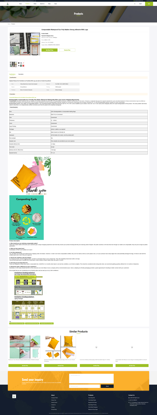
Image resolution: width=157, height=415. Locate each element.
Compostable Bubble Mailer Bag (32, 323)
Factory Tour (53, 400)
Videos (35, 3)
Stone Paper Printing (92, 404)
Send (107, 386)
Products (27, 3)
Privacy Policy (54, 409)
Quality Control (54, 402)
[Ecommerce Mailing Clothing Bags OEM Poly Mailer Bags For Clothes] (60, 347)
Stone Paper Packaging (92, 407)
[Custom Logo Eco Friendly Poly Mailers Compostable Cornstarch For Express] (132, 347)
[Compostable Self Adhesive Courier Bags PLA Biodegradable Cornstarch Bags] (96, 347)
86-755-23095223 (150, 0)
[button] (10, 350)
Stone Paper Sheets (92, 400)
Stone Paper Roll (91, 397)
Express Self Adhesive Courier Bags (17, 323)
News (49, 3)
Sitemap (53, 407)
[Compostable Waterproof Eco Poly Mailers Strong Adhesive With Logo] (25, 44)
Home (20, 3)
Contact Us (53, 404)
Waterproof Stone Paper (93, 409)
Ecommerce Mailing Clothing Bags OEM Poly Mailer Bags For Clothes (59, 359)
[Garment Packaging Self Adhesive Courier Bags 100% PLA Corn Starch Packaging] (24, 347)
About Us (42, 3)
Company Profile (54, 397)
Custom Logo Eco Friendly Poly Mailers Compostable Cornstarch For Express (130, 360)
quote (149, 3)
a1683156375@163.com (139, 0)
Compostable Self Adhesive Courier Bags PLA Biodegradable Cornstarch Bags (95, 360)
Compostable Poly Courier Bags (47, 323)
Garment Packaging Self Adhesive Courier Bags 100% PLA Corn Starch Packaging (23, 360)
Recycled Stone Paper (92, 402)
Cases (55, 3)
